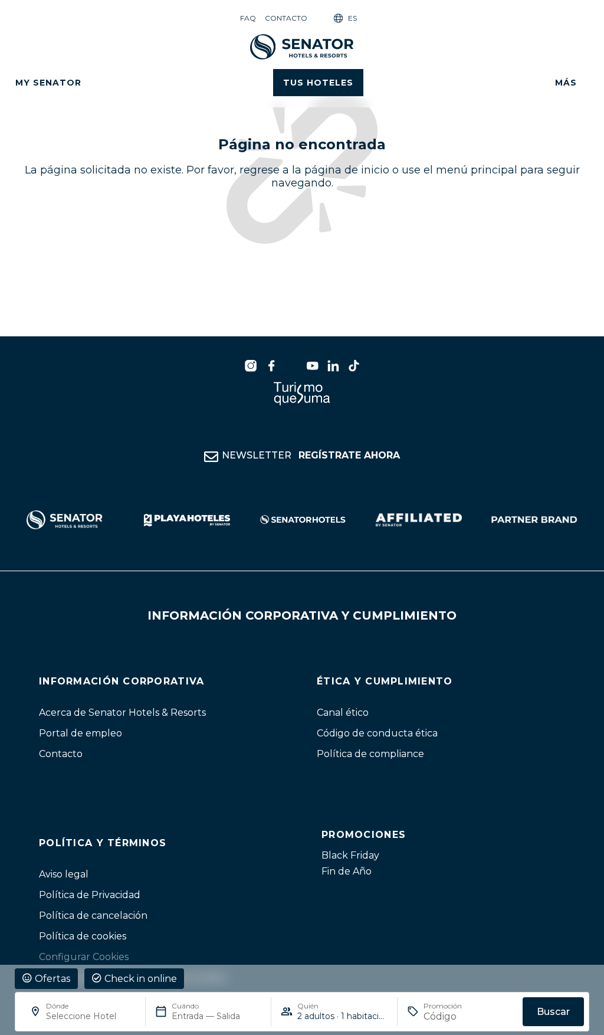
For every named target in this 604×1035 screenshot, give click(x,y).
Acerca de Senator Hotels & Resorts (122, 712)
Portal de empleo (80, 733)
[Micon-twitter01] (292, 366)
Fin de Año (346, 871)
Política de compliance (370, 753)
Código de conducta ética (377, 733)
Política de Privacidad (89, 894)
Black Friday (350, 855)
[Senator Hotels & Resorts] (251, 366)
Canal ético (343, 712)
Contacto (286, 18)
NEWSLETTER (311, 455)
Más (566, 82)
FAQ (248, 18)
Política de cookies (82, 936)
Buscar (553, 1011)
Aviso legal (63, 874)
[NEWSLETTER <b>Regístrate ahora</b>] (211, 457)
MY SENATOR (48, 82)
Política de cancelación (93, 915)
